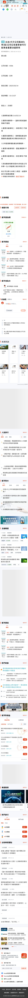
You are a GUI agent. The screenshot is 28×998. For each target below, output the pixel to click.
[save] (20, 9)
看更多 (24, 241)
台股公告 (9, 37)
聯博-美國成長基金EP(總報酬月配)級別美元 (12, 729)
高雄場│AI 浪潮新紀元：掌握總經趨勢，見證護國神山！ (16, 252)
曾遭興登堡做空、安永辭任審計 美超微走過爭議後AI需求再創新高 (4, 352)
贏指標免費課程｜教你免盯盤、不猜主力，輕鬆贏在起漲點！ (16, 260)
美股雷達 (9, 532)
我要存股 (23, 207)
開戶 (25, 731)
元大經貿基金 (4, 746)
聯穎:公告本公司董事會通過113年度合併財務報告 (14, 324)
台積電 (7, 832)
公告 (4, 37)
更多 (25, 437)
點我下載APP (20, 176)
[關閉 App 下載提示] (1, 2)
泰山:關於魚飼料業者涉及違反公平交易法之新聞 (14, 332)
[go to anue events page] (20, 6)
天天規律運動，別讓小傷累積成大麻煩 (24, 372)
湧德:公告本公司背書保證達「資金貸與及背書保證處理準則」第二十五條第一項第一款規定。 (14, 352)
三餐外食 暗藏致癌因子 (24, 352)
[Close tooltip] (23, 13)
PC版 (3, 989)
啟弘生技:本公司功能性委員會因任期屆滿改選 (14, 372)
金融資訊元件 (14, 992)
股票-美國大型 (9, 733)
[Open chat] (25, 9)
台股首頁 (17, 207)
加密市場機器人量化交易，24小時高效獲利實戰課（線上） (17, 275)
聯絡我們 (21, 992)
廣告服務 (6, 992)
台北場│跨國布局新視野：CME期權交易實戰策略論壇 (16, 267)
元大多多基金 (4, 753)
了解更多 (23, 217)
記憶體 (7, 827)
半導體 (7, 836)
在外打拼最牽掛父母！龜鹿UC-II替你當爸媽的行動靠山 (4, 372)
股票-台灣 (8, 742)
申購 (25, 739)
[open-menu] (1, 6)
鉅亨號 (14, 989)
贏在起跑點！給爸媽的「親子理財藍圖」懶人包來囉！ (13, 204)
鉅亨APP (8, 989)
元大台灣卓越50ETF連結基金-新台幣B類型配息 (11, 738)
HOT (8, 251)
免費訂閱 (23, 968)
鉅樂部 (19, 989)
